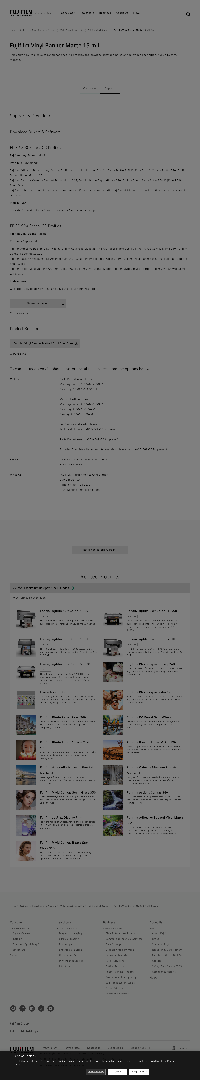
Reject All (117, 1072)
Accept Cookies (139, 1072)
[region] (100, 1065)
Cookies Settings (96, 1072)
